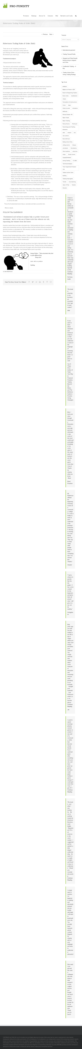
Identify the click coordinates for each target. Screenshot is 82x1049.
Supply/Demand (67, 157)
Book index (66, 96)
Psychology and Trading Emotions (69, 128)
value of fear (66, 185)
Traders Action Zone (68, 172)
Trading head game (68, 178)
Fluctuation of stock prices (70, 102)
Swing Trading (66, 160)
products (40, 261)
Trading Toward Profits (69, 54)
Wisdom (65, 188)
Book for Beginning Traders (70, 92)
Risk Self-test (66, 139)
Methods (65, 111)
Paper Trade (66, 117)
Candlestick (74, 96)
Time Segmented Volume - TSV (69, 168)
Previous (45, 34)
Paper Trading (66, 120)
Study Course (71, 154)
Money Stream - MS (67, 114)
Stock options (66, 151)
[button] (75, 16)
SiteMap (32, 265)
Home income (66, 108)
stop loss (74, 151)
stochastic (65, 148)
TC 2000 (75, 160)
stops (64, 154)
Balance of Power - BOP (69, 89)
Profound (74, 124)
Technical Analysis (67, 163)
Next (51, 34)
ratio (64, 132)
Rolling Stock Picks (67, 142)
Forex (64, 105)
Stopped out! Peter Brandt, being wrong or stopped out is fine (70, 60)
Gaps (69, 105)
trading (64, 175)
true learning (72, 181)
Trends (64, 181)
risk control (66, 135)
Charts (64, 99)
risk (75, 132)
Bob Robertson (8, 271)
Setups (74, 145)
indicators (75, 108)
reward (69, 132)
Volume (74, 185)
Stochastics (74, 148)
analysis (65, 86)
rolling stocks (66, 145)
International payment (69, 50)
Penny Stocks (66, 124)
